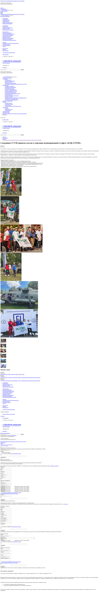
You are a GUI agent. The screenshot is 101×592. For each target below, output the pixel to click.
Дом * (1, 478)
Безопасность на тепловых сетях (11, 98)
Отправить (3, 499)
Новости (4, 49)
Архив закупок (8, 105)
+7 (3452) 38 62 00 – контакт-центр (12, 60)
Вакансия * (2, 537)
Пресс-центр (5, 48)
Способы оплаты (6, 112)
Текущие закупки (6, 44)
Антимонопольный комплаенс (9, 52)
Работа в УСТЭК (6, 28)
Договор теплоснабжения (8, 35)
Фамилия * (2, 466)
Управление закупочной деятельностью (11, 43)
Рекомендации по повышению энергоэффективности (15, 97)
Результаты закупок (7, 45)
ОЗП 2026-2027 (6, 21)
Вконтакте (5, 67)
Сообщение (2, 523)
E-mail (1, 450)
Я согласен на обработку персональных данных (11, 492)
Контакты (5, 114)
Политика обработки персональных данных (9, 493)
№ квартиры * (3, 520)
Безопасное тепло (6, 20)
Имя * (1, 469)
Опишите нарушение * (5, 558)
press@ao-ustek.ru (12, 435)
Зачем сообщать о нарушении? (9, 414)
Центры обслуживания (3, 8)
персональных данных (16, 453)
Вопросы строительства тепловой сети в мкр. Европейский (15, 113)
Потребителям (6, 19)
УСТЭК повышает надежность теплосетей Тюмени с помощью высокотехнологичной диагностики (20, 377)
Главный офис (6, 54)
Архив (4, 46)
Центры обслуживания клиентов (11, 95)
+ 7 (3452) (4, 10)
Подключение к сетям (7, 36)
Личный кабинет (3, 11)
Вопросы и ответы (6, 37)
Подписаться (3, 457)
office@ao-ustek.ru (6, 63)
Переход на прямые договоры (11, 90)
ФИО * (1, 534)
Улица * (2, 476)
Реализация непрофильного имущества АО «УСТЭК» (16, 84)
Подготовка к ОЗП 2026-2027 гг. (11, 99)
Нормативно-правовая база (8, 38)
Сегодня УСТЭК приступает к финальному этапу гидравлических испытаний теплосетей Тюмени (20, 380)
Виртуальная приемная (5, 16)
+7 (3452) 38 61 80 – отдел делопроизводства (12, 61)
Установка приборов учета (10, 92)
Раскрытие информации (7, 27)
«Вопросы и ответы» (54, 465)
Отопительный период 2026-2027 (9, 40)
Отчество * (2, 471)
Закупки (4, 42)
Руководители (5, 26)
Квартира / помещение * (5, 480)
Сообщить (2, 416)
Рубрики (2, 451)
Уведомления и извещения (8, 29)
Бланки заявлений (8, 94)
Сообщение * (3, 482)
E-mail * (2, 473)
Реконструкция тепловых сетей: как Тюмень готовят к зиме (12, 374)
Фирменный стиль (9, 109)
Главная (4, 136)
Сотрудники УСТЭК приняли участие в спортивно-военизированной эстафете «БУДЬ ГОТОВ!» (22, 140)
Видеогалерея (5, 50)
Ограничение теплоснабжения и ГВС (12, 93)
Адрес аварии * (3, 518)
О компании (5, 18)
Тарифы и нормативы (7, 32)
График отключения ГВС (8, 22)
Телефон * (2, 494)
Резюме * (2, 539)
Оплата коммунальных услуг (8, 33)
